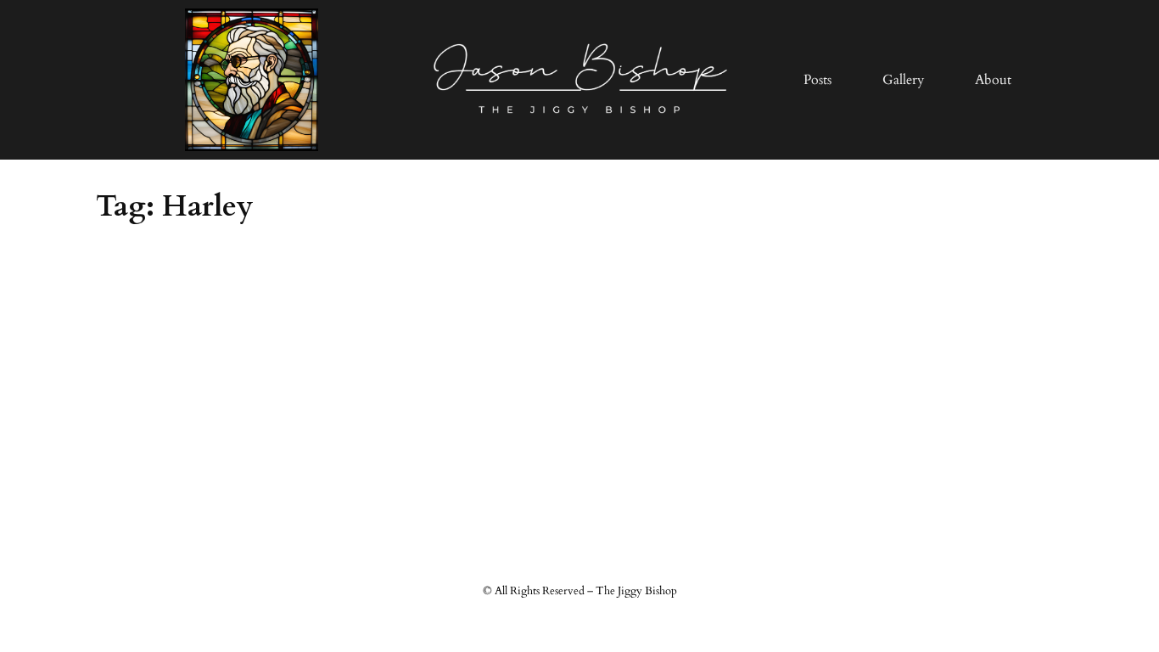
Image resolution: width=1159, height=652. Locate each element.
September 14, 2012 (156, 274)
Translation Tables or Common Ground (246, 321)
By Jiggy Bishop (197, 443)
